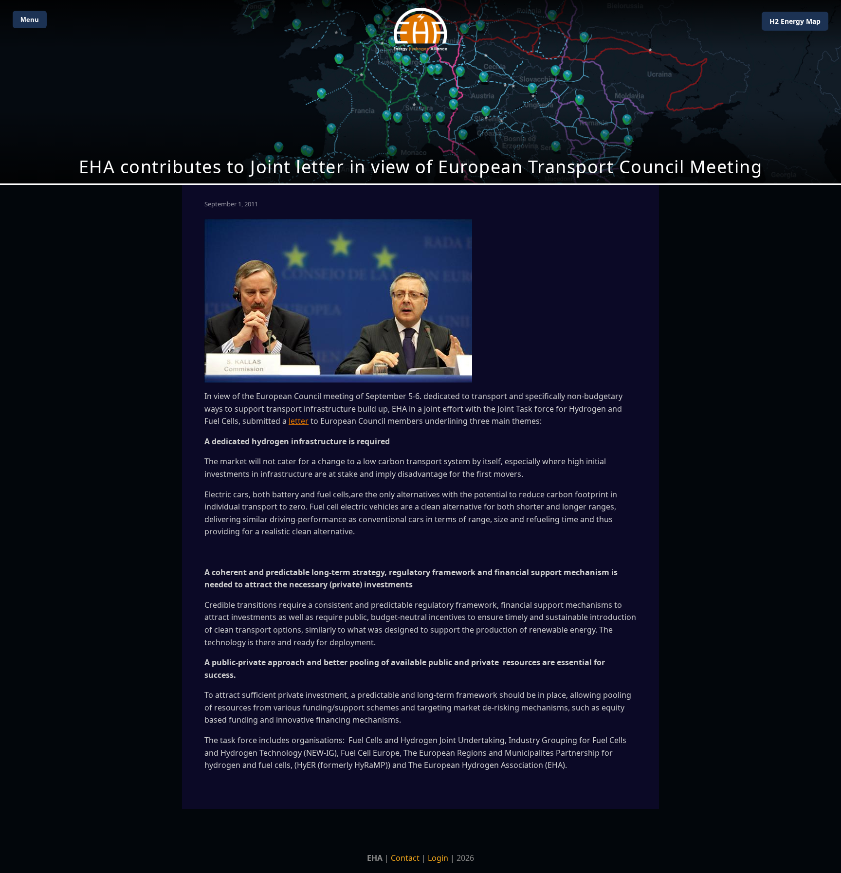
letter (299, 421)
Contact (405, 858)
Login (438, 858)
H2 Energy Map (795, 21)
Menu (29, 19)
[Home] (420, 29)
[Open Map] (420, 91)
